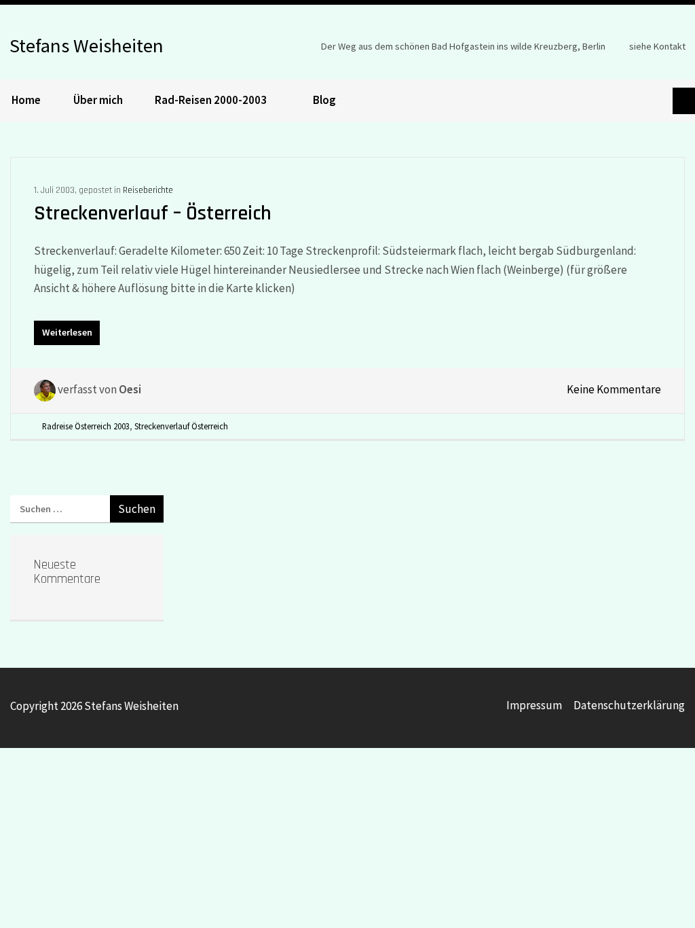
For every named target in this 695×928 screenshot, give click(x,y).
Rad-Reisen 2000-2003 (211, 99)
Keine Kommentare (614, 389)
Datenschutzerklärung (629, 705)
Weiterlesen (67, 332)
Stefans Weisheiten (87, 43)
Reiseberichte (148, 190)
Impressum (534, 705)
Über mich (98, 99)
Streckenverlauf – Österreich (152, 213)
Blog (324, 99)
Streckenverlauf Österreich (181, 426)
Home (26, 99)
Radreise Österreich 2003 (86, 426)
